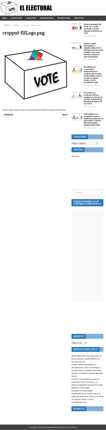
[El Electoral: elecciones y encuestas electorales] (27, 14)
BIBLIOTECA (79, 18)
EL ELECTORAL (16, 18)
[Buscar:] (87, 192)
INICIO (4, 18)
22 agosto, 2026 (91, 85)
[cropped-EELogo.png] (36, 104)
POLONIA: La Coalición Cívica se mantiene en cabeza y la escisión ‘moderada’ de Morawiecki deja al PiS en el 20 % (93, 98)
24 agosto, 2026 (91, 59)
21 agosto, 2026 (91, 106)
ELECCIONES (31, 18)
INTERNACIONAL (64, 18)
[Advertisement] (87, 173)
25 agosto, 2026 (91, 36)
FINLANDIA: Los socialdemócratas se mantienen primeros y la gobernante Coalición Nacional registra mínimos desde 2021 (93, 119)
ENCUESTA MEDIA (47, 18)
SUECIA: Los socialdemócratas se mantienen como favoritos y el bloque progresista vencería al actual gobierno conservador (86, 383)
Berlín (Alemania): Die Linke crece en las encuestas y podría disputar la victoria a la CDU (93, 28)
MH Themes (72, 427)
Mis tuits (75, 156)
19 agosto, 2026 (91, 128)
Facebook (78, 408)
